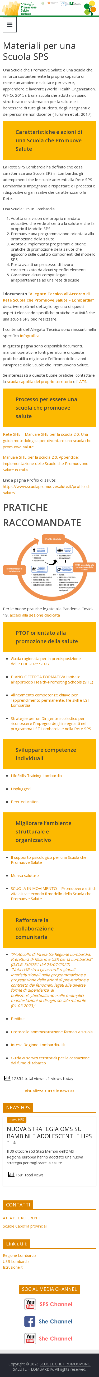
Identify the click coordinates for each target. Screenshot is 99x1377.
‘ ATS (81, 381)
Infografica (29, 335)
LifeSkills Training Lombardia (36, 775)
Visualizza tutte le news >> (49, 1090)
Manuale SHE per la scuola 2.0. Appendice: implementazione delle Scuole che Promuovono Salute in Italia (45, 463)
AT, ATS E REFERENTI (21, 1217)
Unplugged (21, 788)
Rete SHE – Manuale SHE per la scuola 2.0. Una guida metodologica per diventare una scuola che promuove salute (47, 440)
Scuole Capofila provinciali (25, 1226)
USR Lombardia (16, 1261)
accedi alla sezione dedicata (35, 615)
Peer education (25, 801)
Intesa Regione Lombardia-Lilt (38, 1044)
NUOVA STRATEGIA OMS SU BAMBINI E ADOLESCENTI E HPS (49, 1132)
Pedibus (18, 1018)
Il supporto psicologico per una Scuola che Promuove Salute (49, 860)
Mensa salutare (25, 875)
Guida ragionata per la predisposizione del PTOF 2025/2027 (46, 661)
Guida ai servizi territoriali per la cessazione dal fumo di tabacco (50, 1060)
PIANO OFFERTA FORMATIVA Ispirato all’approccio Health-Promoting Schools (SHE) (52, 679)
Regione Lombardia (19, 1255)
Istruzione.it (13, 1267)
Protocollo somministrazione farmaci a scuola (52, 1031)
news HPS (17, 1119)
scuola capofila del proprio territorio (39, 381)
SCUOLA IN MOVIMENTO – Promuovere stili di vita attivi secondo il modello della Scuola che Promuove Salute (53, 893)
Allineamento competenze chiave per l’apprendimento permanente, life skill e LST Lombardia (50, 700)
